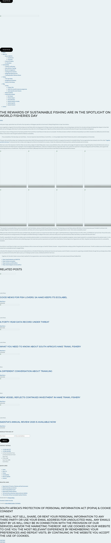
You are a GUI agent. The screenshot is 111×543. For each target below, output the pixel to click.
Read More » (3, 301)
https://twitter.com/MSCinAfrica (10, 263)
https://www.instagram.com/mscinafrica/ (12, 264)
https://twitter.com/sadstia (9, 261)
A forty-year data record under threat (24, 322)
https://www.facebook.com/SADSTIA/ (11, 259)
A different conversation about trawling (26, 371)
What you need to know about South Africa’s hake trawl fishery (40, 346)
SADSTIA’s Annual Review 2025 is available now (28, 422)
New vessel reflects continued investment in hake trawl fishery (40, 397)
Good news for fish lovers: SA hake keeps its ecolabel (33, 297)
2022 (1, 120)
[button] (57, 54)
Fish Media (18, 503)
